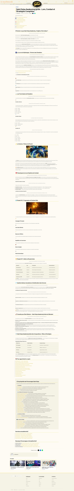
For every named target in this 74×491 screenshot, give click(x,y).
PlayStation (40, 478)
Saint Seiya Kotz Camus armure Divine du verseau (22, 368)
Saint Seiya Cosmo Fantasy (19, 372)
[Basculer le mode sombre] (72, 1)
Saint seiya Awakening (18, 371)
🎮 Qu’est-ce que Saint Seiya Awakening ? (21, 17)
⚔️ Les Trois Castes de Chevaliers (20, 19)
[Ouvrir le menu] (1, 2)
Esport (27, 484)
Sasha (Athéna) (19, 386)
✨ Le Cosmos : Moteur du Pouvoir (20, 20)
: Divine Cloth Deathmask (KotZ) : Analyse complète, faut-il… (27, 446)
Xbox (39, 481)
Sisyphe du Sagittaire (20, 408)
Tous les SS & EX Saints (18, 376)
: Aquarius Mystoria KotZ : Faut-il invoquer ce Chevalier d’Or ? (26, 444)
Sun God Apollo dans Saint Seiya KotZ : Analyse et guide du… (24, 433)
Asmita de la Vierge (20, 409)
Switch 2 (40, 484)
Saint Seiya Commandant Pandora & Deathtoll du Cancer (23, 365)
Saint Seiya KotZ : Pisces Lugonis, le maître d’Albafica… (23, 434)
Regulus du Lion (19, 400)
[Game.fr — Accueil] (37, 4)
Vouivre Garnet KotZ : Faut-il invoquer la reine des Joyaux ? (23, 438)
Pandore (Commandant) (20, 423)
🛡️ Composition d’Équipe (19, 27)
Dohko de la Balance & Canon (21, 394)
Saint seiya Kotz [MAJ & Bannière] (20, 370)
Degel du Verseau (20, 402)
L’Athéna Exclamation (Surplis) (21, 412)
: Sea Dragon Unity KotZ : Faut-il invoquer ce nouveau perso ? (26, 445)
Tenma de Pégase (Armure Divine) (22, 417)
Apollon (18, 390)
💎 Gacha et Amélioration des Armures (21, 25)
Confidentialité (53, 484)
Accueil (11, 4)
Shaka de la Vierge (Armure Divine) (22, 393)
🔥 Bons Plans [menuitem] (45, 3)
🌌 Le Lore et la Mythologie (19, 18)
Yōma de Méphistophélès (21, 424)
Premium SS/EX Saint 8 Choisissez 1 (20, 375)
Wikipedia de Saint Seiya (22, 72)
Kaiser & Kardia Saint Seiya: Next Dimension (21, 362)
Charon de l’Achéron (20, 426)
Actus (26, 478)
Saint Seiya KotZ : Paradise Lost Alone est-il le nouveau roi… (24, 437)
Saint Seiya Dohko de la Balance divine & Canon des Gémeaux (24, 363)
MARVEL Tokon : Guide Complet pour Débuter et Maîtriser (47, 468)
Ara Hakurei (19, 416)
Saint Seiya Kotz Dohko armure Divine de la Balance (22, 369)
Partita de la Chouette (20, 425)
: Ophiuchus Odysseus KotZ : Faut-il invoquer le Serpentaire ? (27, 443)
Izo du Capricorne (20, 407)
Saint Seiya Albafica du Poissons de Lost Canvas (22, 364)
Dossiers (14, 4)
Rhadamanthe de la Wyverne (21, 420)
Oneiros (18, 427)
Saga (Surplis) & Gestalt (20, 395)
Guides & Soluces (28, 481)
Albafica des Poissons (20, 405)
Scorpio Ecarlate (19, 399)
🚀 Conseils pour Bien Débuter (19, 26)
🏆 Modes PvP (17, 24)
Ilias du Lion (19, 401)
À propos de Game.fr (54, 478)
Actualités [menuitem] (29, 3)
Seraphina (18, 415)
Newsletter (53, 481)
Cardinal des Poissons (20, 406)
